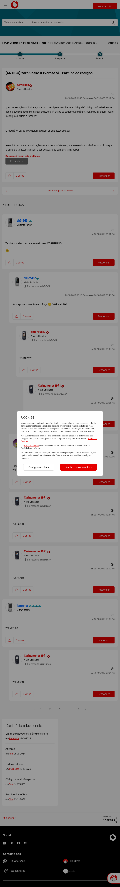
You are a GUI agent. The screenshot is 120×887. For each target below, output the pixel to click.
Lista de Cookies (31, 445)
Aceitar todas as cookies (78, 467)
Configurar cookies (38, 467)
